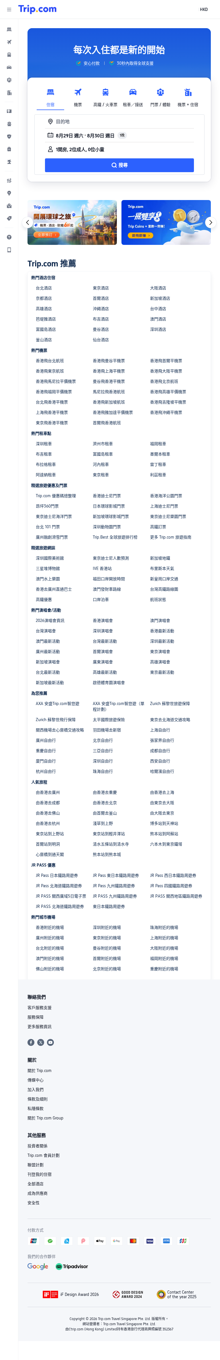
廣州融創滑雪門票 (52, 537)
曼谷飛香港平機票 (109, 381)
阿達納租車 (46, 474)
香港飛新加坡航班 (109, 402)
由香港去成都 (48, 802)
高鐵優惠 (44, 599)
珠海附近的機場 (164, 927)
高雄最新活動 (105, 672)
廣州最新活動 (48, 651)
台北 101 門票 (48, 527)
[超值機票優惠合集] (166, 222)
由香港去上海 (162, 792)
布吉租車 (44, 454)
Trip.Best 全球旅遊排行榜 (115, 537)
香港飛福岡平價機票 (54, 391)
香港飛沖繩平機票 (166, 412)
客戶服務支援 (40, 1007)
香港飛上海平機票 (109, 371)
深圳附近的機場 (107, 927)
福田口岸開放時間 (109, 579)
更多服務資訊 (40, 1026)
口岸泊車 (101, 599)
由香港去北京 (105, 802)
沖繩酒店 (101, 308)
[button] (9, 9)
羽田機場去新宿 (107, 730)
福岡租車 (158, 443)
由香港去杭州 (48, 823)
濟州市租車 (103, 443)
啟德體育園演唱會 (109, 682)
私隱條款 (36, 1108)
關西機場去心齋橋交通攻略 (60, 730)
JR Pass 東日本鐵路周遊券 (116, 875)
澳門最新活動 (48, 641)
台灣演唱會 (46, 631)
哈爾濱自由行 (162, 771)
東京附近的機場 (107, 938)
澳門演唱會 (160, 620)
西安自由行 (160, 761)
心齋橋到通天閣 (50, 854)
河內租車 (101, 464)
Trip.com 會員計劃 (44, 1155)
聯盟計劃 (36, 1165)
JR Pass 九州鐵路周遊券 (114, 885)
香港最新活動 (162, 631)
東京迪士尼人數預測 (111, 558)
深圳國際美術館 (50, 558)
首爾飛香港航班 (107, 422)
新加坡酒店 (160, 298)
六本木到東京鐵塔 (166, 844)
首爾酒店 (101, 298)
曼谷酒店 (101, 329)
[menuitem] (9, 29)
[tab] (50, 96)
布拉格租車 (46, 464)
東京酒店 (101, 288)
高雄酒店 (44, 308)
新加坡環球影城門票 (111, 516)
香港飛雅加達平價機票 (113, 412)
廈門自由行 (46, 761)
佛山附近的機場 (50, 969)
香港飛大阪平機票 (166, 371)
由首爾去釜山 (105, 813)
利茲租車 (158, 474)
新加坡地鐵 (160, 558)
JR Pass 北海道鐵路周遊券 (59, 885)
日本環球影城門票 (109, 506)
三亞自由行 (103, 750)
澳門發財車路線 (107, 589)
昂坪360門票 (47, 506)
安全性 (34, 1202)
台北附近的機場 (50, 948)
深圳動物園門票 (107, 527)
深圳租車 (44, 443)
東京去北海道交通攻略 (170, 719)
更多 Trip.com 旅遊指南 (170, 537)
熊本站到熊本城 (107, 854)
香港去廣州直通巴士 (54, 589)
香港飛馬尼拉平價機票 (56, 381)
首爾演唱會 (103, 651)
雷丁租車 (158, 464)
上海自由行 (160, 730)
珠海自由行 (103, 771)
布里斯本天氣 (162, 568)
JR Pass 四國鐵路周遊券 (171, 885)
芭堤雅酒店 (46, 319)
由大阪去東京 (162, 813)
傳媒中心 (36, 1080)
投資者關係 (38, 1146)
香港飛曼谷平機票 (109, 360)
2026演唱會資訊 (50, 620)
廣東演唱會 (103, 662)
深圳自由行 (103, 761)
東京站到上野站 (50, 833)
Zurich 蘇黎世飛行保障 (56, 719)
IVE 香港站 (102, 568)
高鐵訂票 (158, 527)
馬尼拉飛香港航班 (109, 391)
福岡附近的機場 (164, 958)
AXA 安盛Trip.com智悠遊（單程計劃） (118, 706)
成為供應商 (38, 1193)
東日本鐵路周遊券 (109, 906)
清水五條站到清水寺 (111, 844)
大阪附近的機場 (164, 948)
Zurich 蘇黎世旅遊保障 (170, 703)
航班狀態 (158, 599)
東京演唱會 (160, 651)
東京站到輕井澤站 (109, 833)
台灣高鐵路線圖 (164, 589)
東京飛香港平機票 (52, 422)
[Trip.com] (37, 9)
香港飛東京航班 (50, 371)
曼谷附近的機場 (107, 948)
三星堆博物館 (48, 568)
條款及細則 (38, 1099)
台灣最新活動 (105, 641)
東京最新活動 (162, 672)
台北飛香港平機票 (52, 402)
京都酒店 (44, 298)
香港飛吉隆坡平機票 (168, 402)
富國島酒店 (46, 329)
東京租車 (101, 474)
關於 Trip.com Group (45, 1118)
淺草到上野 (103, 823)
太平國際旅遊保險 (109, 719)
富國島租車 (103, 454)
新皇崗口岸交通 (164, 579)
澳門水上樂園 (48, 579)
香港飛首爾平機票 (166, 360)
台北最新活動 (48, 672)
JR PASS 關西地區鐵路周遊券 (176, 896)
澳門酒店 (158, 319)
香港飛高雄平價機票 (168, 391)
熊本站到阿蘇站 (164, 833)
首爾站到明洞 (48, 844)
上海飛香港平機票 (52, 412)
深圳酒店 (158, 329)
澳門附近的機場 (50, 958)
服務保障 (36, 1017)
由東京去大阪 (162, 802)
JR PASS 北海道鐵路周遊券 (60, 906)
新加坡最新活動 (50, 682)
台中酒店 (158, 308)
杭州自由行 (46, 771)
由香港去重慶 (105, 792)
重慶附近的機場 (164, 969)
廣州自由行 (46, 740)
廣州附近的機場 (50, 938)
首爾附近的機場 (107, 958)
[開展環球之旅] (72, 222)
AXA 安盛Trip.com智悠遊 (57, 703)
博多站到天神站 (164, 823)
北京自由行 (103, 740)
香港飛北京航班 (164, 381)
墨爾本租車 (160, 454)
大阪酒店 (158, 288)
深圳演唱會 (103, 631)
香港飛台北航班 (50, 360)
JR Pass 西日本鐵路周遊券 (173, 875)
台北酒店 (44, 288)
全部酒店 (36, 1184)
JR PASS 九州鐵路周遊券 (115, 896)
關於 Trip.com (40, 1070)
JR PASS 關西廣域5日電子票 (61, 896)
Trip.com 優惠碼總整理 (56, 495)
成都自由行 (160, 750)
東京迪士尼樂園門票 (168, 516)
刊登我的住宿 (40, 1174)
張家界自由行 (162, 740)
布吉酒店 (101, 319)
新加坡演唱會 (48, 662)
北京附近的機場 (107, 969)
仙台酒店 (101, 339)
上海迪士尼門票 (164, 506)
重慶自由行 (46, 750)
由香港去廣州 (48, 792)
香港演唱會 (103, 620)
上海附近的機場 (164, 938)
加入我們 (36, 1089)
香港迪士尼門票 (107, 495)
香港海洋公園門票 (166, 495)
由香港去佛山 (48, 813)
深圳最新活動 (162, 641)
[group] (88, 63)
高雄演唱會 (160, 662)
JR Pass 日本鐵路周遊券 (57, 875)
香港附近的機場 (50, 927)
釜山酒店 (44, 339)
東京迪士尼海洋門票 (54, 516)
